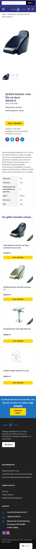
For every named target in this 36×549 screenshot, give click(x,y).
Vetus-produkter (21, 131)
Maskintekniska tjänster (12, 498)
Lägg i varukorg (15, 123)
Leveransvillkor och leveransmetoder (17, 474)
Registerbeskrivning (10, 471)
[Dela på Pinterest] (17, 139)
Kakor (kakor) (7, 495)
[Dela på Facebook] (7, 139)
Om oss (5, 491)
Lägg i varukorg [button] (18, 257)
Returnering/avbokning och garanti (16, 477)
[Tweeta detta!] (12, 139)
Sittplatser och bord (13, 134)
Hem (4, 14)
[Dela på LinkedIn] (22, 139)
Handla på (11, 14)
